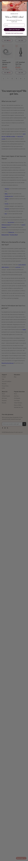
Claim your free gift (14, 29)
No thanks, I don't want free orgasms (14, 33)
